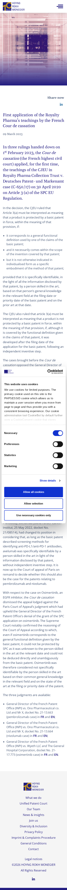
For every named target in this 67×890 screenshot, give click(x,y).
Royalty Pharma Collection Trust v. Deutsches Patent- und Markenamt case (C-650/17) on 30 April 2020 (33, 181)
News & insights (33, 815)
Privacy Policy (33, 832)
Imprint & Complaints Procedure (34, 838)
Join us (33, 821)
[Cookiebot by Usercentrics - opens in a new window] (48, 371)
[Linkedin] (61, 104)
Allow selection (33, 503)
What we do (33, 798)
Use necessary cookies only (33, 515)
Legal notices (33, 859)
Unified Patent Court (33, 803)
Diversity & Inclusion (33, 826)
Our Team (33, 809)
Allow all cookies (33, 491)
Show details (48, 480)
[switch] (58, 444)
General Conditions (34, 843)
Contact (33, 849)
